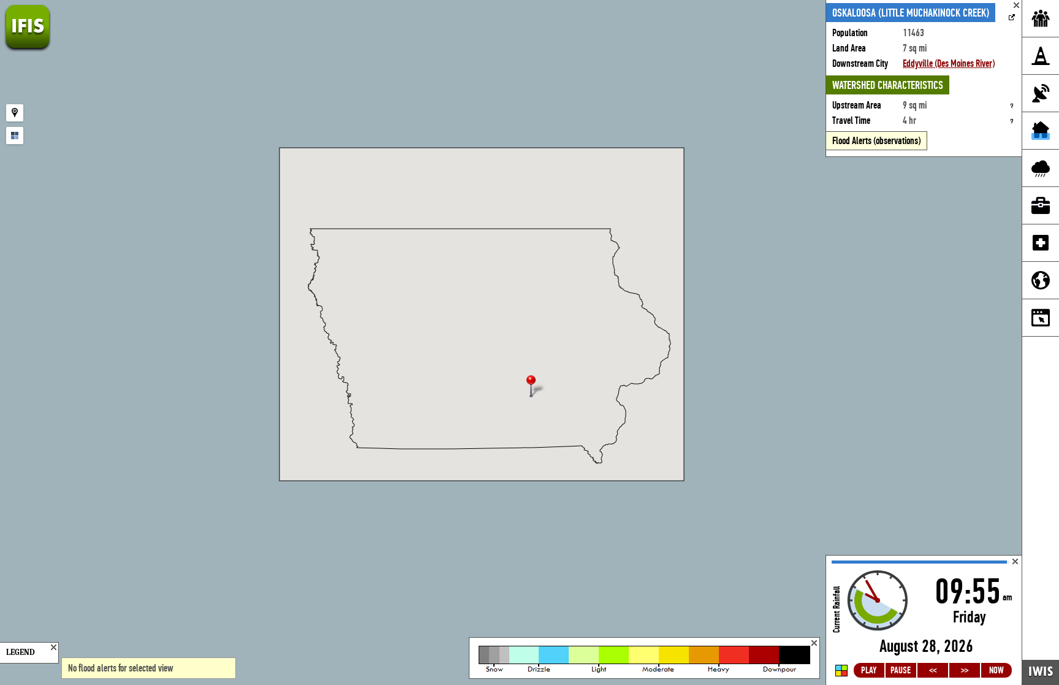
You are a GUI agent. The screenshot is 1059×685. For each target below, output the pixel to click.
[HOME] (27, 49)
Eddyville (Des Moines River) (949, 63)
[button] (536, 387)
